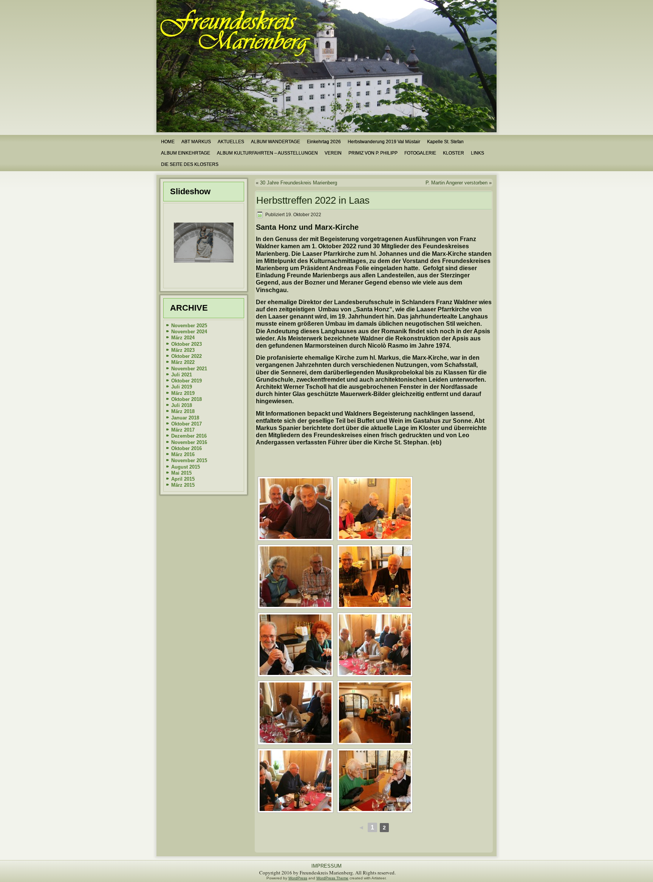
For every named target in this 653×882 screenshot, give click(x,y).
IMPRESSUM (326, 866)
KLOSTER (453, 153)
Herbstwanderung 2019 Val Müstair (384, 141)
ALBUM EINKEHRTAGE (185, 153)
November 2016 (189, 442)
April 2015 (183, 479)
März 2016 (183, 454)
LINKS (477, 153)
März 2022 (183, 362)
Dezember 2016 (189, 436)
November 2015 (189, 460)
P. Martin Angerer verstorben (456, 183)
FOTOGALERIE (420, 153)
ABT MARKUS (196, 141)
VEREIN (333, 153)
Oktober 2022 (186, 356)
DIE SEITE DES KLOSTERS (189, 164)
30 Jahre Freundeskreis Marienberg (298, 183)
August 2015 (185, 467)
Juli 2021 (181, 375)
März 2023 (183, 350)
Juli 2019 (181, 387)
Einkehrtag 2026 (324, 141)
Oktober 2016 (186, 448)
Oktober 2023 (186, 344)
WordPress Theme (332, 878)
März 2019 (183, 393)
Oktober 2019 (186, 381)
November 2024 (189, 331)
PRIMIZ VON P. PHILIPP (373, 153)
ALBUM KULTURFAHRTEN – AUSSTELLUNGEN (267, 153)
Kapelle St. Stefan (445, 141)
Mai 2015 (181, 473)
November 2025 (189, 325)
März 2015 (183, 485)
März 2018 (183, 411)
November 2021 (189, 368)
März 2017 (183, 430)
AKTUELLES (231, 141)
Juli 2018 (181, 405)
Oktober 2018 (186, 399)
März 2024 (183, 337)
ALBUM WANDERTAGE (275, 141)
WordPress (297, 878)
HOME (168, 141)
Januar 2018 (185, 418)
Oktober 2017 (186, 424)
